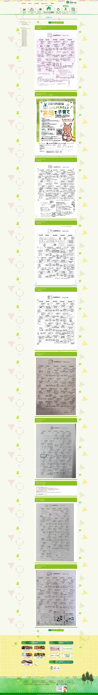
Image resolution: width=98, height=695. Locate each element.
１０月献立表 (39, 421)
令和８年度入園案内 (40, 484)
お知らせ (23, 23)
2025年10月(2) (24, 35)
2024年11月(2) (24, 45)
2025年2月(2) (24, 42)
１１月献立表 (39, 354)
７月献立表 (38, 567)
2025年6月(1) (24, 38)
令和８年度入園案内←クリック (41, 494)
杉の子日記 (24, 24)
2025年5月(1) (24, 39)
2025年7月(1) (24, 37)
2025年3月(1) (24, 41)
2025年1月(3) (24, 43)
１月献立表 (38, 223)
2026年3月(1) (24, 29)
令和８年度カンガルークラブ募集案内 (44, 94)
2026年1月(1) (24, 31)
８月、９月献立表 (40, 500)
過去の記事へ (60, 22)
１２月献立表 (39, 290)
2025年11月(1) (24, 34)
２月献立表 (38, 160)
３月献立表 (38, 28)
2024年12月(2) (24, 44)
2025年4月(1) (24, 40)
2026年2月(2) (24, 30)
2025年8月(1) (24, 36)
